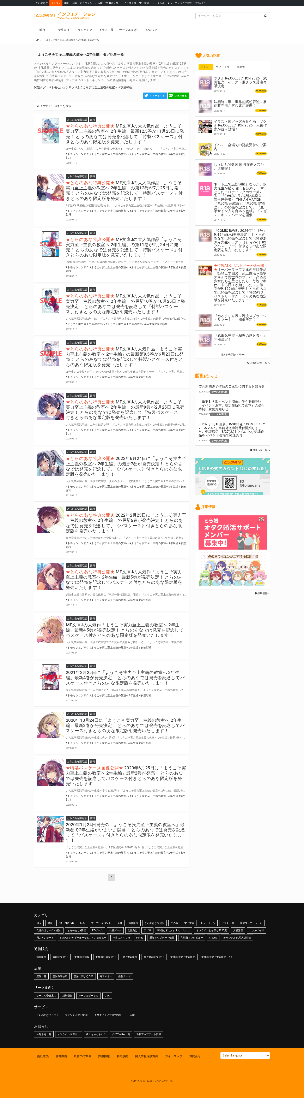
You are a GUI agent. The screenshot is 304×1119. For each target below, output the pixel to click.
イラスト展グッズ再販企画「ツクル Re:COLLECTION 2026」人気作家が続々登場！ (240, 125)
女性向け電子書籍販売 (182, 957)
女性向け (63, 29)
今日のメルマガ (121, 937)
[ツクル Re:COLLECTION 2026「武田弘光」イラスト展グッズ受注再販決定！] (205, 83)
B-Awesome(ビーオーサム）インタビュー (83, 937)
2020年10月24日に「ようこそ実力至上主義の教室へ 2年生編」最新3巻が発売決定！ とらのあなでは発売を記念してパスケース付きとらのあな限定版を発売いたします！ (125, 725)
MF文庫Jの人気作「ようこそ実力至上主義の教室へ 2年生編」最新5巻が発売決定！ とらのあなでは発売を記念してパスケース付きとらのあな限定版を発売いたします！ (124, 579)
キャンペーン (207, 923)
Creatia (213, 937)
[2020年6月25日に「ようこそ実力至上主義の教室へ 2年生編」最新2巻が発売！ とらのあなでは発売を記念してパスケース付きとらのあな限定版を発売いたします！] (50, 772)
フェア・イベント (101, 923)
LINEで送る (181, 95)
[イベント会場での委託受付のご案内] (205, 149)
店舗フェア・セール (251, 923)
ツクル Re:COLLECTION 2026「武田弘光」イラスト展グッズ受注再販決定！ (240, 82)
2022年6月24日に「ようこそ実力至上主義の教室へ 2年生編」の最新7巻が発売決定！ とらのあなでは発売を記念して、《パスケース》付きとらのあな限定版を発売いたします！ (126, 466)
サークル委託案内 (46, 995)
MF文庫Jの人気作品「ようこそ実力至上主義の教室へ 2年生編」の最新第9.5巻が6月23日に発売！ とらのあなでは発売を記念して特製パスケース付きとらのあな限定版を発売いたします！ (125, 357)
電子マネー (106, 976)
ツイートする (157, 95)
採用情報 (104, 1056)
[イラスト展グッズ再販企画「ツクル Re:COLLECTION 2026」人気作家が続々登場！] (205, 126)
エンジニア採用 (183, 3)
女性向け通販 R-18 (106, 957)
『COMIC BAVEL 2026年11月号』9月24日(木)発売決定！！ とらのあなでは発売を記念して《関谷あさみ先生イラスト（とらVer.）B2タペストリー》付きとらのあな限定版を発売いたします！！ (240, 240)
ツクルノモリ (256, 930)
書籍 (50, 923)
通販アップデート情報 (162, 937)
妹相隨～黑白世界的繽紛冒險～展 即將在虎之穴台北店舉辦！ (240, 104)
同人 (38, 923)
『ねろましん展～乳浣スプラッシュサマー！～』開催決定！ (240, 318)
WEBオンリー (113, 3)
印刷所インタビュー (192, 937)
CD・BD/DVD (66, 923)
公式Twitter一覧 (121, 1034)
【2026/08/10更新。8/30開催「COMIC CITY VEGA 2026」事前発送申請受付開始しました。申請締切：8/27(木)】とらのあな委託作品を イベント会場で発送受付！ (232, 429)
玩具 (82, 923)
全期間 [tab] (241, 67)
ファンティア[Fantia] (76, 1015)
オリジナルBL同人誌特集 (237, 937)
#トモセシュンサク (61, 87)
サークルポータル (162, 3)
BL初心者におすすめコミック (173, 930)
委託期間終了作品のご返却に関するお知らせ (232, 386)
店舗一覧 (41, 976)
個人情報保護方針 (146, 1056)
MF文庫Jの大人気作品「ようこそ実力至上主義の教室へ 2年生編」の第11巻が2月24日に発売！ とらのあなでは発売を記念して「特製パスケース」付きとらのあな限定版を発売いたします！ (124, 247)
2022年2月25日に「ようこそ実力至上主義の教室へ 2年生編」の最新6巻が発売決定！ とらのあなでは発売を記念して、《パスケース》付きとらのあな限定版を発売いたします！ (126, 523)
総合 (42, 29)
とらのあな (42, 3)
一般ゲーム (115, 930)
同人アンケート (45, 937)
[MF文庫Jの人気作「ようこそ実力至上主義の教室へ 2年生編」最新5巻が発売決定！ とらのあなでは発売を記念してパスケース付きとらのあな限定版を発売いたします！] (50, 576)
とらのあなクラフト (47, 1015)
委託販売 (43, 1056)
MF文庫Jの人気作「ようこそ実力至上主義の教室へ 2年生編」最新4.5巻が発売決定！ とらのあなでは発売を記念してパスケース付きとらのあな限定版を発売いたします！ (125, 630)
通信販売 (133, 923)
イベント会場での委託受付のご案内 (240, 147)
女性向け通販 (81, 957)
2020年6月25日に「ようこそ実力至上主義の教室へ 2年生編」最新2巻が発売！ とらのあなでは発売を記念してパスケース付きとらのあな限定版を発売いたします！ (126, 775)
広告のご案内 (82, 1056)
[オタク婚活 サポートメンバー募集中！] (233, 547)
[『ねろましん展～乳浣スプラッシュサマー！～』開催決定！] (205, 320)
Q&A (107, 995)
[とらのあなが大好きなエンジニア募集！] (233, 583)
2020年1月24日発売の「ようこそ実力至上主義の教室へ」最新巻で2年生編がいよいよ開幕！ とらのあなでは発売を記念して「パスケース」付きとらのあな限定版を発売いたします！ (125, 832)
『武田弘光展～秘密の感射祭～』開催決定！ (240, 337)
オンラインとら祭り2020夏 (211, 930)
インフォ (56, 3)
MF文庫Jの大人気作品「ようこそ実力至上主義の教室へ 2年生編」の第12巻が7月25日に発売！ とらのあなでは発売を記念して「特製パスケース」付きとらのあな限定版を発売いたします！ (124, 190)
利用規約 (122, 1056)
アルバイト (201, 3)
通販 (66, 3)
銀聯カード (124, 976)
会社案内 (61, 1056)
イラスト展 (130, 3)
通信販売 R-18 (60, 957)
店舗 (74, 3)
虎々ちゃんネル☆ (96, 1034)
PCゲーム (97, 930)
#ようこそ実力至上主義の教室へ (96, 87)
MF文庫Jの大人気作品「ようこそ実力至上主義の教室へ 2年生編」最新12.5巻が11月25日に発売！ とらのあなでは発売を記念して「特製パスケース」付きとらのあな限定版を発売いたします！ (125, 134)
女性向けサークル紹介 (48, 930)
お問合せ (195, 1056)
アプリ (147, 930)
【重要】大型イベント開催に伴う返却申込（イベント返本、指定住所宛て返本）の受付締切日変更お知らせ (232, 405)
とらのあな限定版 (154, 923)
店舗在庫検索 (60, 976)
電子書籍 (144, 3)
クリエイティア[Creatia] (107, 1015)
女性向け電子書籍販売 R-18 (216, 957)
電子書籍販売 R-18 (154, 957)
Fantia (139, 937)
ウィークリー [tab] (224, 67)
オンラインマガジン (68, 1034)
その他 (174, 923)
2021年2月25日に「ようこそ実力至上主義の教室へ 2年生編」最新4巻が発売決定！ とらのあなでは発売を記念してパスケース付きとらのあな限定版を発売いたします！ (125, 677)
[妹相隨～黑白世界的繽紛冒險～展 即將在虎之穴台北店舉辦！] (205, 106)
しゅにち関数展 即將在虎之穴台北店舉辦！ (239, 166)
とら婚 (99, 3)
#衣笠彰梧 (125, 87)
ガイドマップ (173, 1056)
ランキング (85, 29)
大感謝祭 (238, 930)
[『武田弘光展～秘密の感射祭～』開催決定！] (205, 340)
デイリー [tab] (206, 67)
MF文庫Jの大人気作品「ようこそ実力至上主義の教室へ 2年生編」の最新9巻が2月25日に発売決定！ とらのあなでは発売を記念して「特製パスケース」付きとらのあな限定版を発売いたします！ (125, 409)
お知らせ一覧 (43, 1034)
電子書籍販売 (129, 957)
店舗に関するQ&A (83, 976)
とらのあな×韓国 (76, 930)
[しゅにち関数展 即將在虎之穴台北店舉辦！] (205, 169)
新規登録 (67, 995)
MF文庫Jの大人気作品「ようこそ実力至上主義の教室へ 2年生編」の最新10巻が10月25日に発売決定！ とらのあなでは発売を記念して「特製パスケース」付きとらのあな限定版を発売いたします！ (125, 304)
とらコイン (86, 3)
